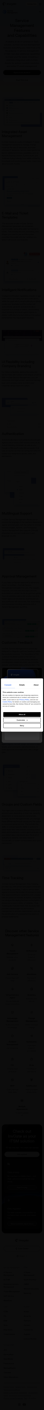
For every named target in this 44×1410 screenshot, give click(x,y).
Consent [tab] (8, 685)
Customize (21, 720)
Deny (22, 726)
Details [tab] (22, 685)
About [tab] (36, 685)
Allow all (22, 714)
